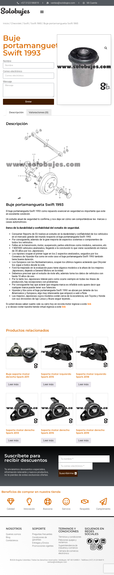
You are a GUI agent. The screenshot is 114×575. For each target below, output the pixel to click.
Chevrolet (16, 23)
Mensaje (7, 81)
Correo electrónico (12, 71)
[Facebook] (90, 541)
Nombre (7, 61)
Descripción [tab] (16, 112)
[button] (42, 12)
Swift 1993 (36, 23)
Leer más (13, 384)
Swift (26, 23)
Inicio (6, 23)
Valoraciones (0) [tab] (38, 112)
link (89, 304)
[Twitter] (96, 541)
